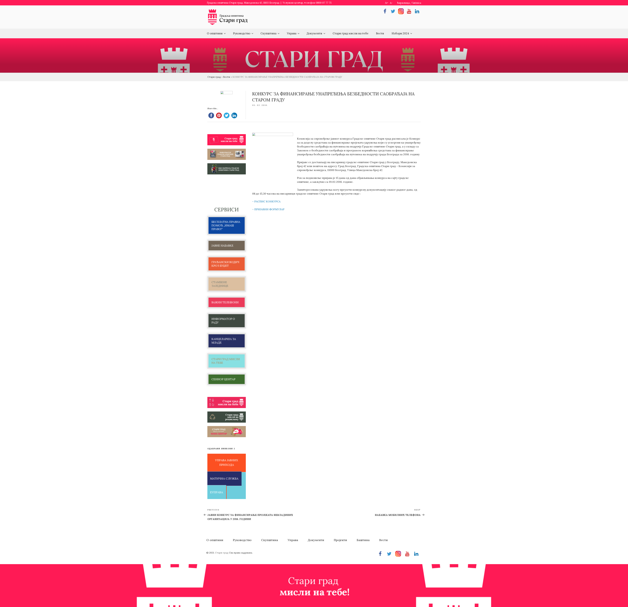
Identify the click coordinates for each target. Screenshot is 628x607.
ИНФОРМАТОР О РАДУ (223, 320)
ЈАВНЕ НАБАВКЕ (222, 245)
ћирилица (403, 2)
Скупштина (268, 33)
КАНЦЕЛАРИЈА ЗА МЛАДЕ (223, 340)
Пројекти (340, 540)
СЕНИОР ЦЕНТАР (223, 379)
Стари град (214, 76)
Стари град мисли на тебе (350, 33)
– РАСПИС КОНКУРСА (266, 201)
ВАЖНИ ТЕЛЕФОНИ (225, 302)
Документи (314, 33)
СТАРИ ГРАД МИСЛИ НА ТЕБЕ (225, 361)
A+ (386, 3)
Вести (380, 33)
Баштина (363, 540)
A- (391, 2)
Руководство (241, 33)
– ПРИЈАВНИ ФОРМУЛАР (268, 209)
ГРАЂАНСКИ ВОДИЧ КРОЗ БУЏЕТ (225, 264)
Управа (291, 33)
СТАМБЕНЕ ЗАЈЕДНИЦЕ (219, 284)
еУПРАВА (216, 492)
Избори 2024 (400, 33)
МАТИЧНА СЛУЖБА (224, 478)
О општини (215, 33)
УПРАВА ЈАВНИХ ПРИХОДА (226, 462)
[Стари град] (227, 24)
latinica (417, 2)
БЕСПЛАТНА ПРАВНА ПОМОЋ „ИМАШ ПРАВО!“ (225, 225)
